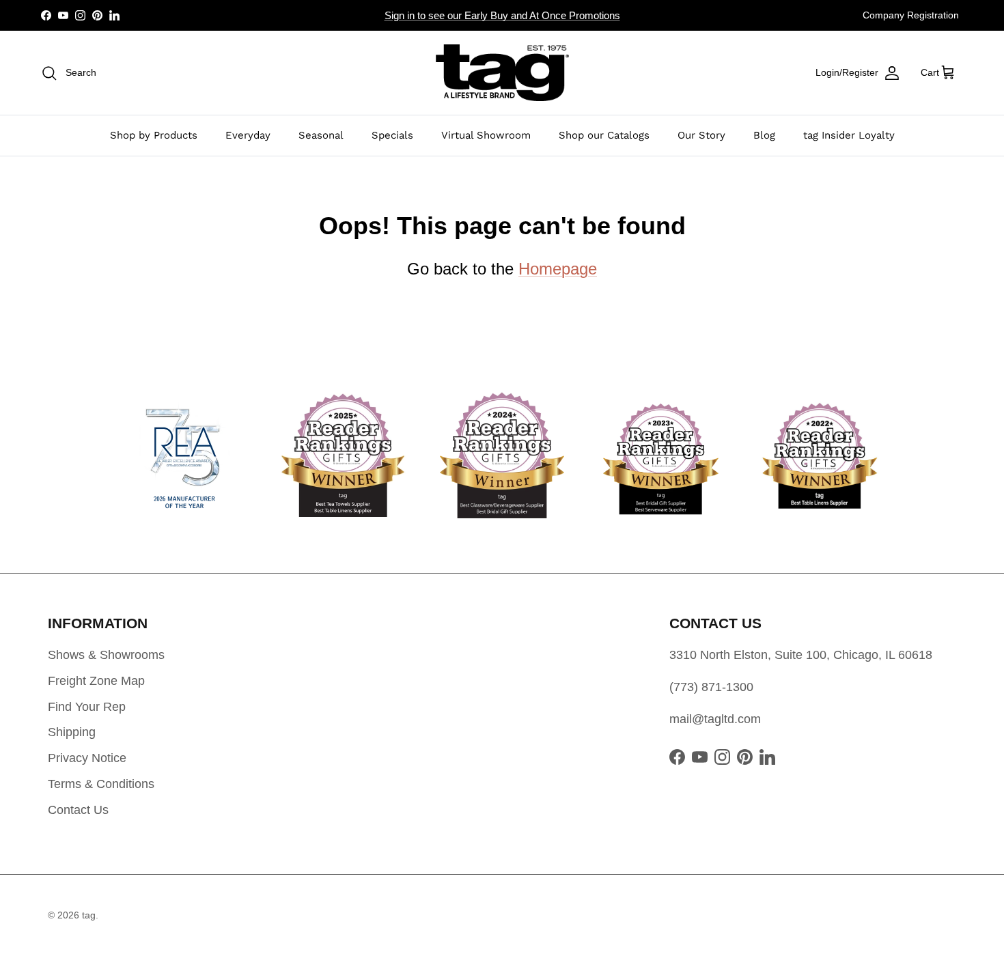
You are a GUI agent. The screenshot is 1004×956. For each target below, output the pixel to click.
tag (89, 915)
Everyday (247, 135)
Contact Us (78, 810)
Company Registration (911, 15)
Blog (764, 135)
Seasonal (321, 135)
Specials (392, 135)
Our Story (701, 135)
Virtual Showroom (486, 135)
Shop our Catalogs (604, 135)
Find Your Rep (87, 707)
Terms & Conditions (101, 784)
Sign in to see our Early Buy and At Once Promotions (502, 15)
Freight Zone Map (96, 681)
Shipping (72, 732)
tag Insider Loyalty (849, 135)
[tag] (502, 72)
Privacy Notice (87, 758)
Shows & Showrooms (106, 655)
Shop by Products (153, 135)
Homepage (557, 268)
